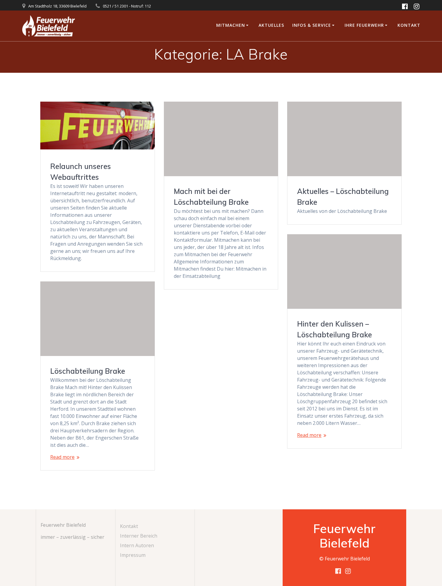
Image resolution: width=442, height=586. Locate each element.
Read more (309, 435)
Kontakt (408, 25)
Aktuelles (271, 25)
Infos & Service (311, 25)
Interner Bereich (138, 535)
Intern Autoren (137, 545)
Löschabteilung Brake (87, 371)
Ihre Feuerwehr (364, 25)
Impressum (133, 555)
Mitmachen (230, 25)
